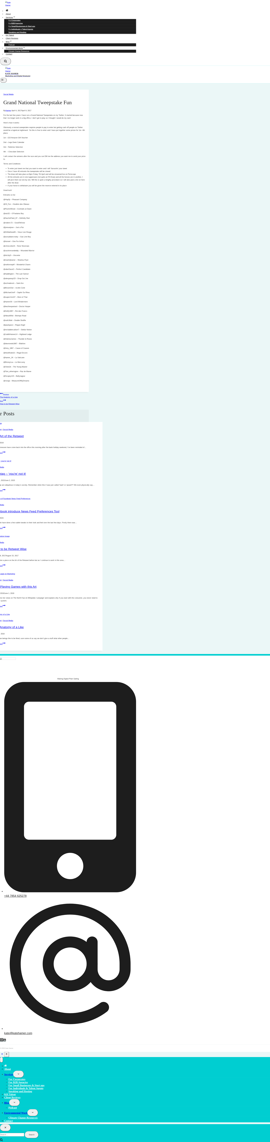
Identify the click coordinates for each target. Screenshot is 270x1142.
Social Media (8, 94)
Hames (8, 111)
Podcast (11, 45)
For (14, 20)
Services (8, 1074)
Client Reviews (12, 38)
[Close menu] (1, 1060)
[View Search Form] (5, 61)
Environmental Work (15, 1113)
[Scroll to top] (2, 1055)
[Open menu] (3, 80)
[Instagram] (1, 1041)
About (8, 14)
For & (20, 29)
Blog (6, 1102)
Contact (9, 54)
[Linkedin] (4, 1041)
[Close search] (5, 1127)
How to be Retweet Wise (9, 402)
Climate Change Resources (18, 51)
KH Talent (10, 35)
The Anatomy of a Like (9, 396)
